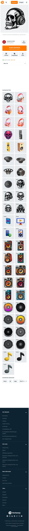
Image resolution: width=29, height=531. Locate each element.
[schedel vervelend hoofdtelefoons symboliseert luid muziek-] (8, 98)
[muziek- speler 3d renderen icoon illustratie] (8, 344)
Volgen (23, 42)
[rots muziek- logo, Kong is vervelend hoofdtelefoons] (8, 332)
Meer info (6, 63)
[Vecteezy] (2, 2)
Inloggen (21, 2)
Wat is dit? (13, 60)
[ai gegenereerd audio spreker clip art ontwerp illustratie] (8, 393)
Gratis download (14, 48)
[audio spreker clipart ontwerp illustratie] (8, 517)
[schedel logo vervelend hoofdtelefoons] (8, 307)
